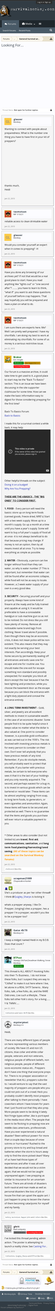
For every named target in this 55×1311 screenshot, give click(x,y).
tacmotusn (19, 211)
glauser (17, 119)
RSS (51, 1298)
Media (28, 23)
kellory (8, 1217)
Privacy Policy (48, 1303)
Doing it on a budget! (16, 484)
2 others (37, 1217)
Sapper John (26, 1217)
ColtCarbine (10, 1013)
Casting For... (40, 1246)
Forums (12, 24)
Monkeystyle (10, 1294)
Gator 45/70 (20, 930)
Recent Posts (25, 30)
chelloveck (9, 869)
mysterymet (20, 1022)
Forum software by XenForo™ (12, 1307)
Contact (32, 1298)
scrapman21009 (22, 878)
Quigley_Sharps (22, 896)
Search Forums (9, 30)
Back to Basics (12, 415)
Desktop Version (42, 1294)
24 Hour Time (26, 1294)
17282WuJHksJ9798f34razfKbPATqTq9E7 (22, 1288)
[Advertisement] (27, 76)
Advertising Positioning (17, 1305)
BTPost (34, 1256)
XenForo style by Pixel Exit (34, 1307)
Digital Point (33, 1305)
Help (42, 1298)
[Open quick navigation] (51, 38)
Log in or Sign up (44, 2)
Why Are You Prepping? (18, 488)
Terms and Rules (35, 1303)
